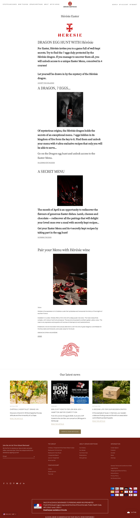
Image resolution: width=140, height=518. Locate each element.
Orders (50, 469)
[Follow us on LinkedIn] (24, 483)
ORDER (40, 336)
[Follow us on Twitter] (7, 483)
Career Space (114, 448)
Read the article (16, 418)
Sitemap (113, 458)
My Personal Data (116, 478)
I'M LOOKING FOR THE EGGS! (46, 162)
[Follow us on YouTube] (17, 483)
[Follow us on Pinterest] (14, 483)
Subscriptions (52, 471)
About (46, 4)
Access (113, 453)
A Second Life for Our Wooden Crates (109, 409)
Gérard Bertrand (36, 4)
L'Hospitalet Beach (53, 455)
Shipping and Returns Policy (118, 471)
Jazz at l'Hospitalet (53, 458)
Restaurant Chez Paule (54, 453)
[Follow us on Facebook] (4, 483)
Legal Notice (114, 468)
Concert (54, 406)
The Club (50, 474)
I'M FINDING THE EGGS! (45, 237)
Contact (113, 450)
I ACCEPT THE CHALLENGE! (46, 83)
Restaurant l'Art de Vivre (55, 450)
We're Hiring (54, 4)
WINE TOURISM (23, 4)
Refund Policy (114, 473)
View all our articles (70, 431)
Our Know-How (83, 453)
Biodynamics (83, 455)
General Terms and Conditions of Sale (121, 465)
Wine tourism (52, 460)
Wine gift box (83, 458)
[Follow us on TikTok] (20, 483)
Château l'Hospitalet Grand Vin (24, 409)
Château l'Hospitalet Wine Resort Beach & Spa (61, 448)
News (112, 455)
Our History (82, 448)
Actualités (14, 406)
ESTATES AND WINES (10, 4)
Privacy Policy (115, 476)
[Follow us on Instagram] (10, 483)
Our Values (82, 450)
